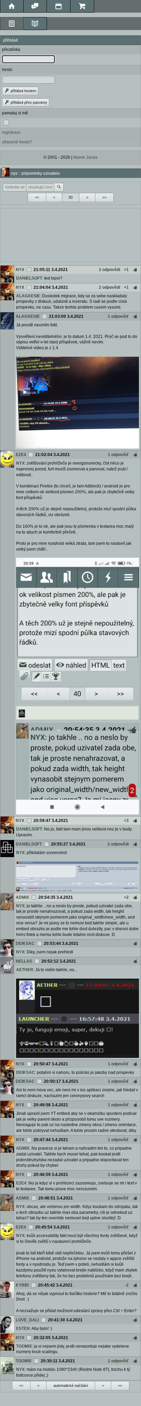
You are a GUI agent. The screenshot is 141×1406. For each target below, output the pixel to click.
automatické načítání (70, 1385)
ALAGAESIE (28, 296)
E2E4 (21, 454)
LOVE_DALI (27, 1320)
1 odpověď (118, 316)
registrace (11, 132)
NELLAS (24, 961)
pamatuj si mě (15, 113)
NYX (20, 269)
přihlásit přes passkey (28, 102)
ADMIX (22, 897)
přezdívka (11, 49)
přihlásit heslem (23, 91)
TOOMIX (24, 1346)
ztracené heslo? (17, 142)
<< (37, 197)
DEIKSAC (25, 943)
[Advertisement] (70, 234)
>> (104, 197)
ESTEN (23, 1328)
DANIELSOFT (29, 278)
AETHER (24, 969)
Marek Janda (85, 157)
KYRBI (22, 1285)
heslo (7, 69)
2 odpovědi (109, 269)
